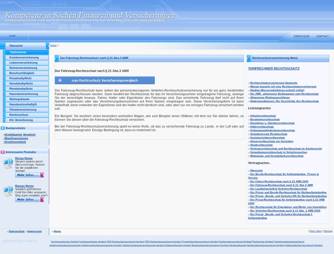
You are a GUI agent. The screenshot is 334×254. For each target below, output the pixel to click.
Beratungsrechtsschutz (265, 119)
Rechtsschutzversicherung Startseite (273, 82)
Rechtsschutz (18, 114)
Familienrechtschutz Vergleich (92, 241)
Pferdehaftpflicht (21, 88)
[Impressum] (301, 36)
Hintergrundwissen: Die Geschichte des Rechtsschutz (284, 101)
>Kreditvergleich (15, 141)
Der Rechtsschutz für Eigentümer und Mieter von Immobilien (288, 206)
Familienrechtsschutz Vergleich (65, 241)
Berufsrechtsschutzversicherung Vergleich (210, 245)
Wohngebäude (19, 99)
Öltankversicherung (23, 109)
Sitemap (328, 231)
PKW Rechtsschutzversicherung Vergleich (125, 241)
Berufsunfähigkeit (21, 73)
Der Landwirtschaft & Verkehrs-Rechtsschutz (278, 188)
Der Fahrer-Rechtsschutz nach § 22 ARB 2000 (279, 181)
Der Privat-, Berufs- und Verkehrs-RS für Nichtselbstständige (288, 196)
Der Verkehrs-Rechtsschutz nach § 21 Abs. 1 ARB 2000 (285, 210)
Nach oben (315, 231)
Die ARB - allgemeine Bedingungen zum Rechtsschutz (284, 93)
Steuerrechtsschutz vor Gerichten (271, 141)
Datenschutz (17, 231)
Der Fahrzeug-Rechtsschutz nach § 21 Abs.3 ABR (281, 185)
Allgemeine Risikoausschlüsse (270, 97)
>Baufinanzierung (16, 138)
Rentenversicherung (23, 67)
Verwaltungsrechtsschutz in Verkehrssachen (278, 152)
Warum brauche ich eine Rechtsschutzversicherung (283, 86)
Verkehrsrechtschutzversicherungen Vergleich (101, 245)
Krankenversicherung (24, 57)
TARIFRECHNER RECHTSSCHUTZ (274, 68)
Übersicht (256, 170)
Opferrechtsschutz (262, 126)
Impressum (34, 231)
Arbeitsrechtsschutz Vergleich (178, 245)
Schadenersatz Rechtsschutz (268, 133)
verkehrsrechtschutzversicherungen (65, 245)
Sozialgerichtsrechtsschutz (267, 137)
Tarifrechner (18, 52)
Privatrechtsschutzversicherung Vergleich (200, 241)
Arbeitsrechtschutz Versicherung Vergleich (304, 245)
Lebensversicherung (23, 62)
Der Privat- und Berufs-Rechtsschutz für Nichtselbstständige (288, 192)
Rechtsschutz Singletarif (263, 241)
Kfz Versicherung (21, 120)
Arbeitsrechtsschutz (263, 115)
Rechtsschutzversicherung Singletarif (235, 241)
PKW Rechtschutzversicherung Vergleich (163, 241)
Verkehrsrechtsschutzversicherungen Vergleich (143, 245)
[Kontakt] (323, 36)
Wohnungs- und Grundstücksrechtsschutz (276, 155)
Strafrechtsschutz (261, 144)
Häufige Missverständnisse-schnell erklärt (277, 90)
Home (53, 45)
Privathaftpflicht (20, 78)
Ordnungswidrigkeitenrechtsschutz (272, 130)
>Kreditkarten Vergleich (19, 134)
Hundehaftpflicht (21, 83)
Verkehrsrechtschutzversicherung (289, 241)
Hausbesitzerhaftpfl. (23, 104)
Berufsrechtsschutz (238, 245)
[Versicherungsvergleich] (14, 36)
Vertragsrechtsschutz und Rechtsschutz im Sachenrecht (286, 148)
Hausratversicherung (23, 93)
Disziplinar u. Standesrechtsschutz (272, 123)
